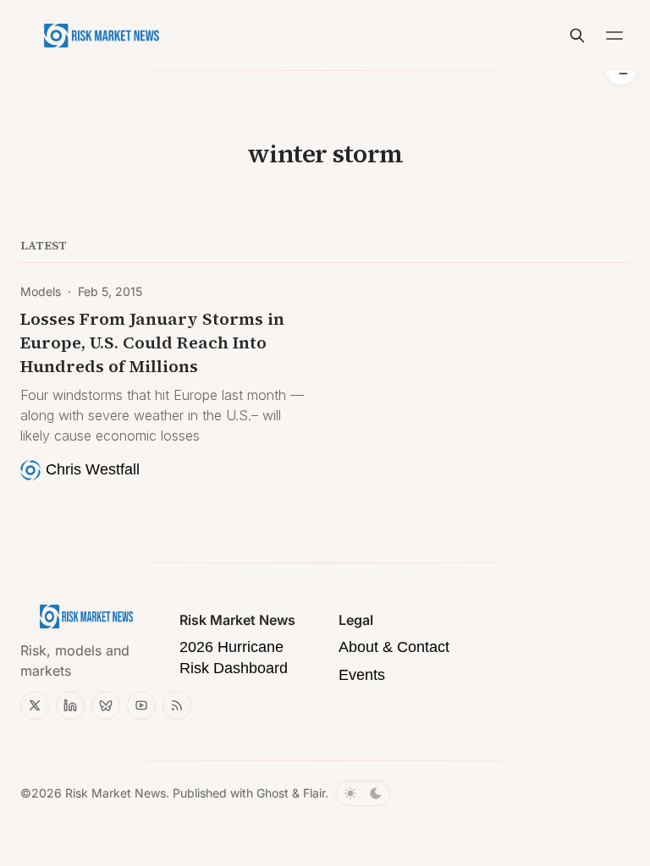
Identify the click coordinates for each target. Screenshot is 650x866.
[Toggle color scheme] (363, 793)
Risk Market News (115, 793)
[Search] (577, 35)
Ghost (272, 793)
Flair (314, 793)
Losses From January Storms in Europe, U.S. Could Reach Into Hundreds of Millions (152, 342)
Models (40, 291)
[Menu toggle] (614, 35)
